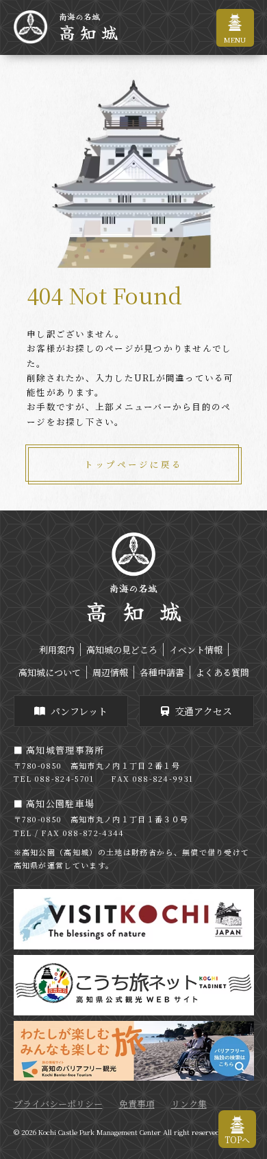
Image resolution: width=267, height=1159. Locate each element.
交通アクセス (203, 711)
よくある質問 (222, 672)
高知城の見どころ (121, 649)
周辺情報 (110, 672)
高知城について (49, 672)
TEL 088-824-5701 (54, 778)
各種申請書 (162, 672)
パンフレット (79, 711)
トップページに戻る (133, 464)
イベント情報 (195, 649)
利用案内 (57, 649)
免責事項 (137, 1103)
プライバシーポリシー (58, 1103)
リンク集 (189, 1103)
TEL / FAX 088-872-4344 (69, 832)
